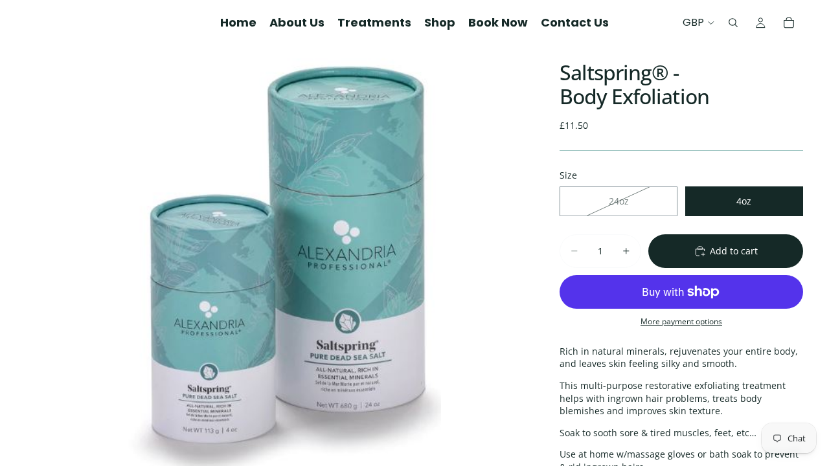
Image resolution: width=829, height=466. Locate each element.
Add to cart (734, 251)
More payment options (681, 321)
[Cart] (789, 22)
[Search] (733, 22)
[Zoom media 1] (277, 255)
